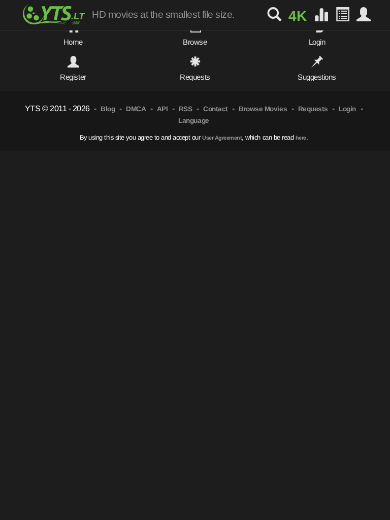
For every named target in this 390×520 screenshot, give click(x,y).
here (301, 138)
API (162, 109)
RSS (185, 109)
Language (193, 120)
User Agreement (222, 138)
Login (347, 109)
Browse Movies (263, 109)
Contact (215, 109)
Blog (108, 109)
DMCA (136, 109)
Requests (313, 109)
